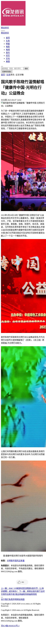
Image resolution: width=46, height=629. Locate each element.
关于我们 (5, 599)
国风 (17, 561)
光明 (9, 561)
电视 (8, 50)
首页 (8, 38)
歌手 (13, 561)
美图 (8, 61)
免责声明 (13, 599)
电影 (8, 47)
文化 (8, 58)
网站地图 (21, 599)
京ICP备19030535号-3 (10, 626)
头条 (8, 41)
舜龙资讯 (5, 28)
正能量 (22, 561)
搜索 (26, 69)
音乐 (8, 53)
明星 (8, 44)
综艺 (8, 56)
